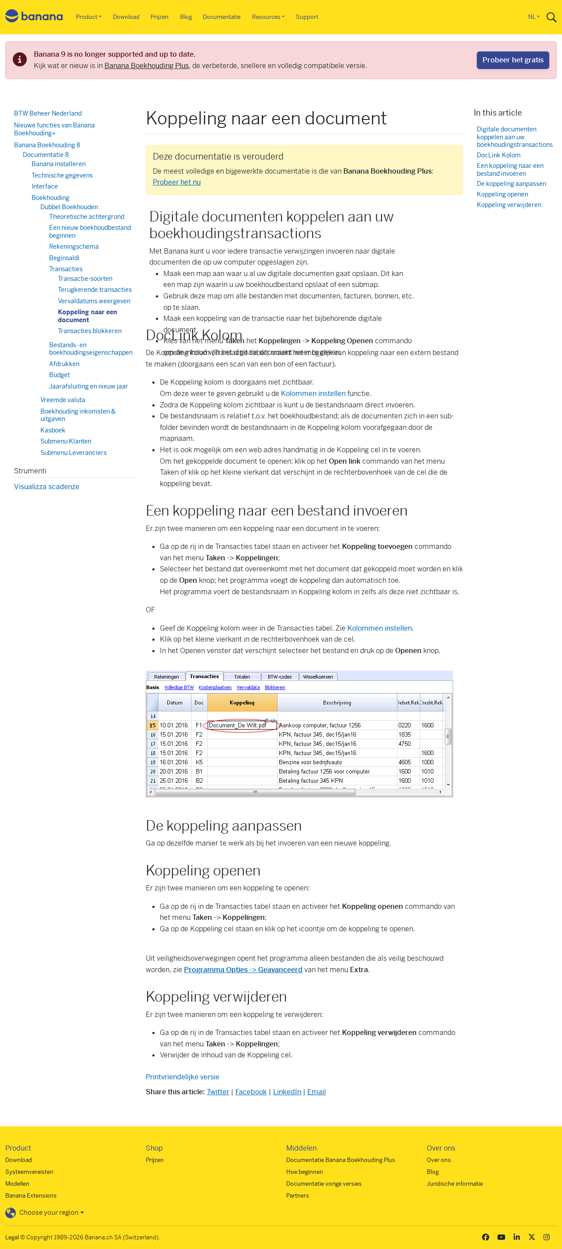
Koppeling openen (502, 194)
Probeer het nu (177, 182)
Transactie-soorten (85, 279)
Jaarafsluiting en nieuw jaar (88, 386)
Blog (186, 17)
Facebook (251, 1092)
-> (243, 969)
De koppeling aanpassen (511, 184)
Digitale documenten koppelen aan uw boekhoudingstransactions (515, 137)
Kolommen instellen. (380, 628)
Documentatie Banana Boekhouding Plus (340, 1160)
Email (316, 1092)
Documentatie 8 (46, 155)
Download (126, 17)
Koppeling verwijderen (509, 205)
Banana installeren (59, 164)
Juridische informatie (455, 1183)
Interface (45, 186)
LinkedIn (287, 1092)
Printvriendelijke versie (183, 1077)
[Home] (34, 17)
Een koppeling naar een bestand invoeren (510, 170)
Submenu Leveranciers (73, 453)
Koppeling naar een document (87, 316)
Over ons (439, 1160)
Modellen (17, 1183)
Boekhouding (50, 198)
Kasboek (52, 430)
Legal (12, 1237)
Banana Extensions (31, 1195)
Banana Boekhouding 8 (47, 145)
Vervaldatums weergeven (94, 301)
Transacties (66, 269)
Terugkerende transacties (95, 290)
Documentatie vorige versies (324, 1183)
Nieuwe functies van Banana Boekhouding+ (54, 129)
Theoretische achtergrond (86, 217)
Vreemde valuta (62, 400)
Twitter (218, 1092)
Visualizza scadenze (46, 486)
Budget (59, 375)
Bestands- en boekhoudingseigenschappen (91, 349)
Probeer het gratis (513, 60)
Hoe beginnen (304, 1172)
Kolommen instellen (313, 393)
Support (307, 17)
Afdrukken (64, 364)
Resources (266, 17)
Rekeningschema (74, 247)
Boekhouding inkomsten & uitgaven (77, 415)
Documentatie (222, 17)
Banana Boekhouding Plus (146, 65)
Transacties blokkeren (90, 331)
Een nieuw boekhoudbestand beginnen (90, 232)
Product (86, 17)
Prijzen (160, 17)
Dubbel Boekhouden (69, 207)
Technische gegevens (62, 175)
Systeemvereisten (29, 1172)
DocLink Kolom (499, 155)
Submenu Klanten (65, 441)
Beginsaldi (64, 258)
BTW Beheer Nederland (48, 113)
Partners (297, 1195)
